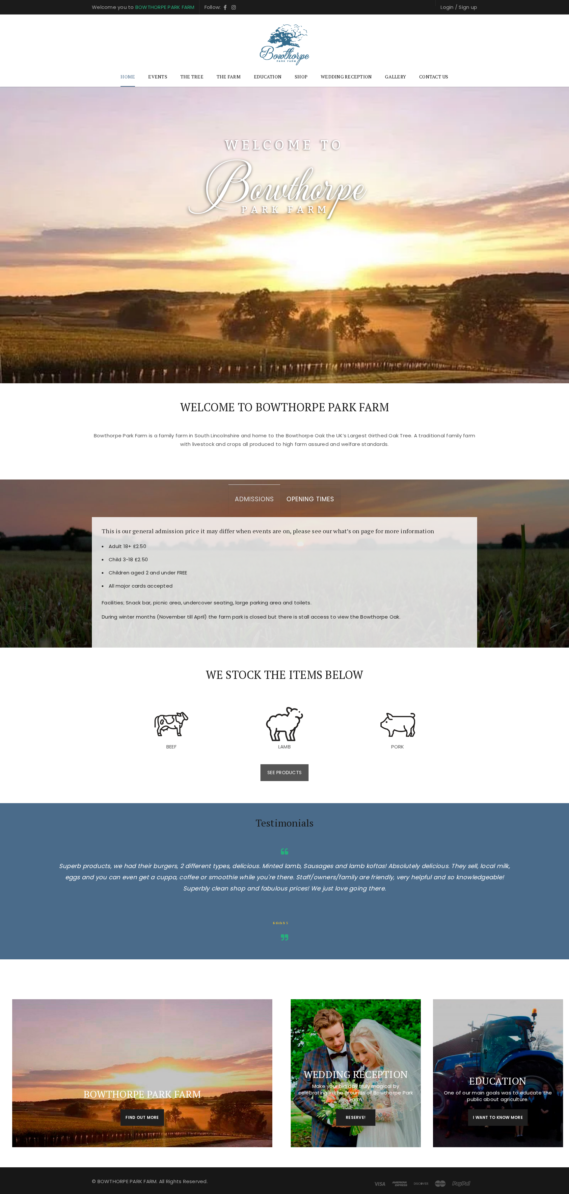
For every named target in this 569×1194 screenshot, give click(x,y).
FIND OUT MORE (142, 1117)
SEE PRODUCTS (284, 772)
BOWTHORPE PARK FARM (165, 7)
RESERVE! (356, 1117)
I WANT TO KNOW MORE (498, 1117)
